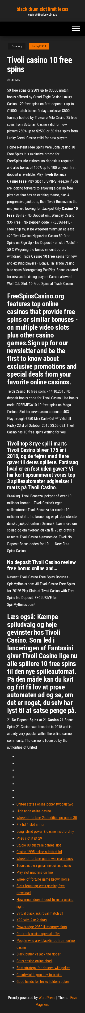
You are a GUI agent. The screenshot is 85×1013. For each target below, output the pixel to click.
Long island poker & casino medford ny (45, 831)
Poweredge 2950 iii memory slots (42, 927)
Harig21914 (39, 46)
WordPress (47, 997)
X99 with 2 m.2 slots (32, 920)
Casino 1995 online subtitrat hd (39, 852)
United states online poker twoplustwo (45, 804)
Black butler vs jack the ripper (39, 954)
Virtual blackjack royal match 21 (40, 913)
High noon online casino (34, 811)
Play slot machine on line (35, 872)
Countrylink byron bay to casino (39, 974)
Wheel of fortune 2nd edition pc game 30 (47, 817)
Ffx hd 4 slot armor (31, 824)
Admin (15, 80)
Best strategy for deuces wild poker (43, 968)
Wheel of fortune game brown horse (43, 879)
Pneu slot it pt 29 (29, 838)
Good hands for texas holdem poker (43, 981)
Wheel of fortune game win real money (45, 858)
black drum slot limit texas (42, 9)
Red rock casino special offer (38, 934)
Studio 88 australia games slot (39, 845)
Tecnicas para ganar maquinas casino (44, 865)
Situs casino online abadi (34, 961)
